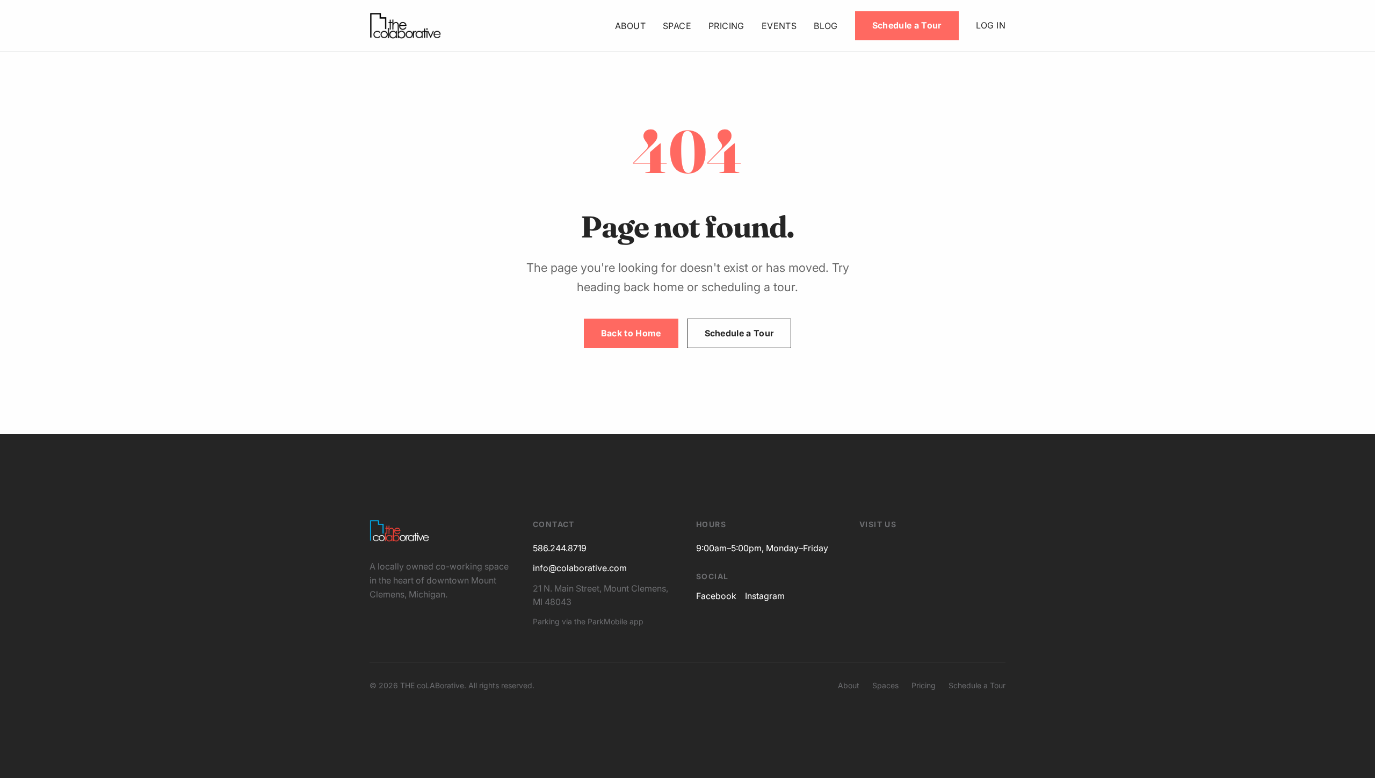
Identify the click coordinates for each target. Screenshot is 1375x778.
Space (677, 25)
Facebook (716, 595)
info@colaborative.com (580, 568)
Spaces (885, 685)
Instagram (765, 595)
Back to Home (631, 333)
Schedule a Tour (907, 25)
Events (779, 25)
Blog (826, 25)
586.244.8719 (560, 548)
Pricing (726, 25)
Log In (990, 25)
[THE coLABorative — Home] (405, 26)
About (630, 25)
